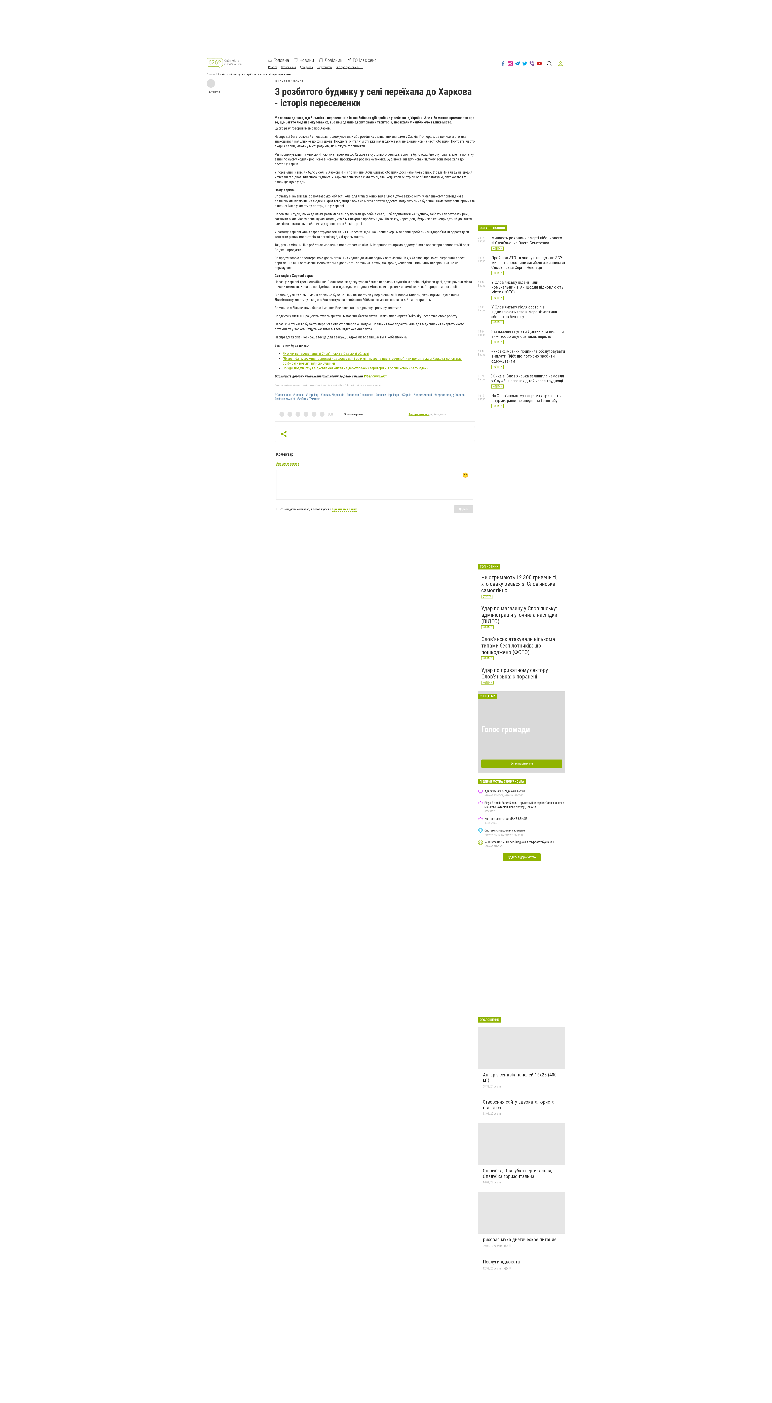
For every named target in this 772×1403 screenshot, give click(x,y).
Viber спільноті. (375, 376)
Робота (272, 67)
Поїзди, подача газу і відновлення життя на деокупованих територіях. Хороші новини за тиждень (355, 368)
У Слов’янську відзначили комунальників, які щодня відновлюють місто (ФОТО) (527, 287)
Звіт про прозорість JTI (349, 67)
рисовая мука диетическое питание (519, 1239)
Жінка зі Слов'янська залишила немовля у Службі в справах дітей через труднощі (527, 378)
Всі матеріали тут (521, 763)
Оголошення (288, 67)
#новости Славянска (360, 395)
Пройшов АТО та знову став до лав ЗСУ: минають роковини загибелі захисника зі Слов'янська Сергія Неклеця (528, 262)
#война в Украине (308, 398)
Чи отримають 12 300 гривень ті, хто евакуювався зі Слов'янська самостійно (519, 584)
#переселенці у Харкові (449, 395)
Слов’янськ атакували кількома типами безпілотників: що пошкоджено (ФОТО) (518, 645)
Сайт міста (213, 92)
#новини (298, 395)
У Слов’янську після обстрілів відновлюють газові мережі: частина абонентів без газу (524, 312)
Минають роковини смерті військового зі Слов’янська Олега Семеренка (526, 240)
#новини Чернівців (332, 395)
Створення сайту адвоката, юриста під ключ (518, 1104)
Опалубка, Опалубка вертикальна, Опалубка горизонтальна (517, 1173)
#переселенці (423, 395)
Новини (307, 60)
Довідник (333, 60)
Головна (281, 60)
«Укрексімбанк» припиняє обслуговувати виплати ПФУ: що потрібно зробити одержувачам (528, 356)
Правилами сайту (344, 509)
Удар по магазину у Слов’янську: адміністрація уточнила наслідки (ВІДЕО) (519, 615)
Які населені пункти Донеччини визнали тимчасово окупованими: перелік (527, 334)
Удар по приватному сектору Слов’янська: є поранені (514, 673)
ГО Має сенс (365, 60)
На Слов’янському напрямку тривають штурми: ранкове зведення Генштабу (526, 398)
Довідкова (306, 67)
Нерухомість (324, 67)
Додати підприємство (522, 857)
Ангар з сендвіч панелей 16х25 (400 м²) (520, 1077)
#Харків (406, 395)
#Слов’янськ (283, 395)
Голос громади (505, 729)
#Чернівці (312, 395)
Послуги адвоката (501, 1262)
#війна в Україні (285, 398)
